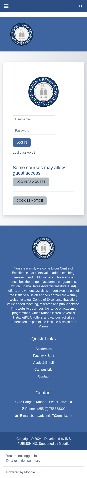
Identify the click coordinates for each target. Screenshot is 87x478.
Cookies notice (30, 200)
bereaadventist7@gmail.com (51, 415)
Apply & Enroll (43, 362)
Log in (21, 142)
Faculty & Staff (43, 355)
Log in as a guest (31, 181)
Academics (44, 349)
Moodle (64, 443)
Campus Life (43, 369)
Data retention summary (23, 460)
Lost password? (24, 152)
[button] (80, 6)
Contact (43, 376)
